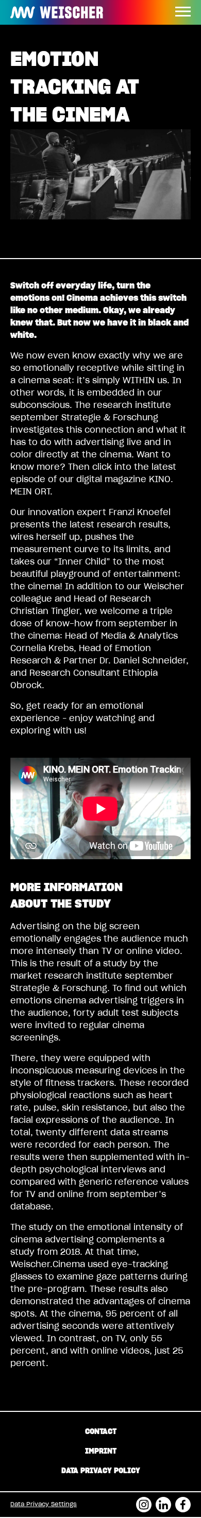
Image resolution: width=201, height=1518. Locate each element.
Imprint (100, 1451)
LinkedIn (163, 1501)
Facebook (183, 1501)
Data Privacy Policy (100, 1471)
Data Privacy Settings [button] (43, 1504)
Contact (100, 1432)
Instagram (144, 1501)
